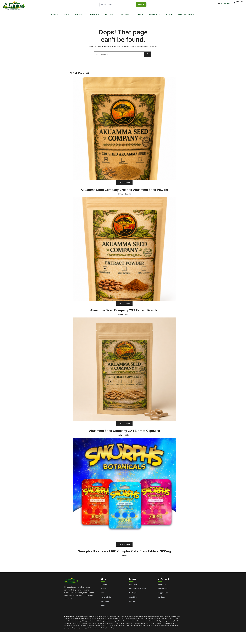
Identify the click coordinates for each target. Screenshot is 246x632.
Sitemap (132, 601)
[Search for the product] (141, 4)
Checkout (161, 597)
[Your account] (224, 3)
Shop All (104, 584)
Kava (65, 14)
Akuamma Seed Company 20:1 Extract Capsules (124, 431)
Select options (124, 183)
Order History (162, 589)
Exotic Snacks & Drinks (137, 589)
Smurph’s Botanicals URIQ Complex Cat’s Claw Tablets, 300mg (124, 551)
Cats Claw (140, 14)
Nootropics (109, 14)
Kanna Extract (153, 14)
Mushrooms (93, 14)
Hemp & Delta (125, 14)
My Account (162, 584)
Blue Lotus (78, 14)
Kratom (53, 14)
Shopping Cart (163, 593)
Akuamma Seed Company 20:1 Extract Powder (124, 310)
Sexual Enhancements (185, 14)
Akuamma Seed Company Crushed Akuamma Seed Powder (124, 190)
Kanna (103, 605)
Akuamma (169, 14)
